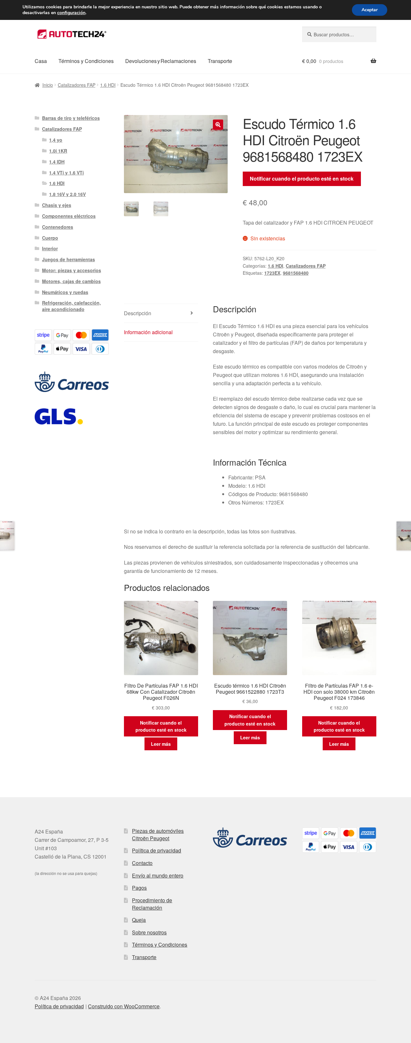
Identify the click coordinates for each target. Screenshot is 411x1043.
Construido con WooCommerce (124, 1006)
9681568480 (296, 273)
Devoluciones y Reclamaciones (160, 61)
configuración (71, 13)
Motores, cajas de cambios (71, 281)
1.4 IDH (57, 161)
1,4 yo (55, 140)
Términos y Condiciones (86, 61)
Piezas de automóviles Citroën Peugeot (158, 834)
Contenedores (57, 227)
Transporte (220, 61)
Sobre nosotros (149, 932)
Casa (41, 61)
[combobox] (339, 34)
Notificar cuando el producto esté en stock (302, 178)
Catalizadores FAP (76, 85)
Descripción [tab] (137, 313)
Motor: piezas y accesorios (71, 270)
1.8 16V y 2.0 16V (67, 194)
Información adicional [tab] (148, 332)
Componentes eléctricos (69, 216)
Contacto (142, 863)
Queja (139, 919)
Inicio (47, 85)
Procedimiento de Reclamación (152, 903)
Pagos (139, 887)
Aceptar (370, 10)
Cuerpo (50, 238)
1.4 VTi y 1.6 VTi (66, 172)
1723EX (272, 273)
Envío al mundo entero (157, 875)
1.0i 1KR (58, 150)
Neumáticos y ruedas (65, 292)
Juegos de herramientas (68, 259)
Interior (50, 248)
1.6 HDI (108, 85)
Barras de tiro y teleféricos (71, 118)
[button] (218, 125)
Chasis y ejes (56, 205)
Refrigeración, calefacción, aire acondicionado (71, 305)
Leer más (161, 744)
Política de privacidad (156, 850)
